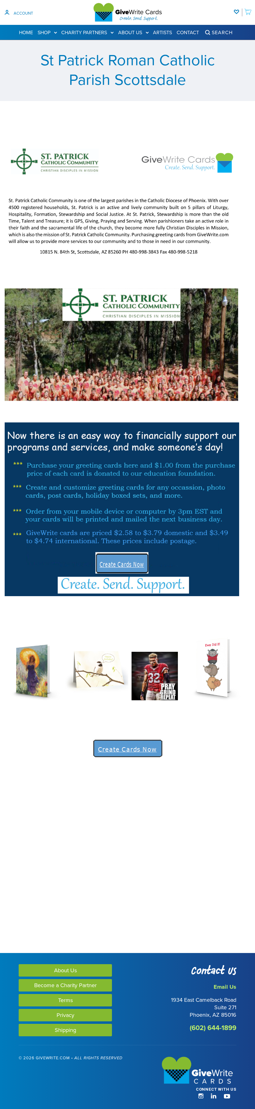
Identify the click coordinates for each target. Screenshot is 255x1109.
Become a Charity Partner (65, 985)
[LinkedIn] (213, 1096)
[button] (30, 1085)
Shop (45, 32)
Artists (162, 32)
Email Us (225, 987)
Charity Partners (84, 32)
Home (26, 32)
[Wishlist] (237, 8)
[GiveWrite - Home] (182, 1071)
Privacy (65, 1015)
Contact (188, 32)
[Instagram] (200, 1096)
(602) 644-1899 (213, 1028)
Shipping (65, 1030)
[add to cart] (248, 8)
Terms (65, 1000)
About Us (130, 32)
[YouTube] (227, 1096)
